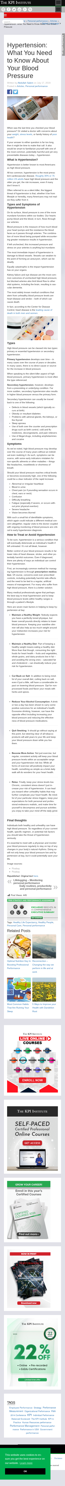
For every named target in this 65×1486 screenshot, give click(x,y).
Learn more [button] (26, 1463)
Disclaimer (58, 1458)
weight (15, 134)
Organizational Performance (37, 1411)
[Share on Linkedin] (21, 92)
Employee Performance (20, 1407)
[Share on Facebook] (9, 92)
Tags (11, 1402)
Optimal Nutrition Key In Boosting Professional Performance (19, 964)
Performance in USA (29, 1429)
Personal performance (36, 86)
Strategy (37, 1407)
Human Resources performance (36, 1422)
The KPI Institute (39, 1418)
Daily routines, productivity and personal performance (35, 887)
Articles (20, 86)
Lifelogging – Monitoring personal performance (28, 881)
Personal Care (14, 925)
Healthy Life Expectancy (25, 922)
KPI (29, 1415)
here (35, 876)
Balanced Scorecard (21, 1418)
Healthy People (45, 922)
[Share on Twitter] (15, 92)
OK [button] (25, 1471)
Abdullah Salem (25, 83)
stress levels (26, 134)
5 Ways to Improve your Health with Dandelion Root (44, 1008)
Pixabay (16, 868)
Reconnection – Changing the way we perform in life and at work (43, 966)
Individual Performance (43, 1415)
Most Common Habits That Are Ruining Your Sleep (18, 1008)
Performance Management (24, 1425)
